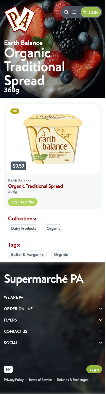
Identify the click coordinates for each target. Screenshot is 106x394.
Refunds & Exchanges (72, 379)
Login (94, 369)
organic (61, 254)
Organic (53, 228)
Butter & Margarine (27, 254)
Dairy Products (23, 228)
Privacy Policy (14, 379)
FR (8, 369)
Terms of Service (40, 379)
